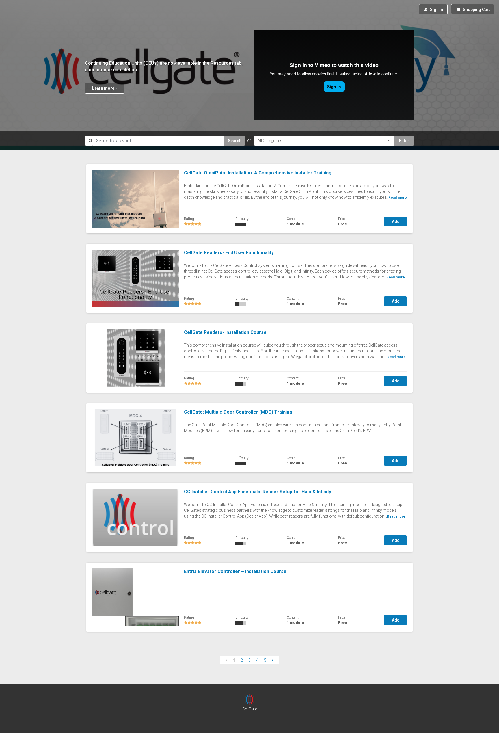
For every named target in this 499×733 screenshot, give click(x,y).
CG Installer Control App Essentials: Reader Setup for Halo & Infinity (257, 491)
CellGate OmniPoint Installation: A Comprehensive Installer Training (258, 173)
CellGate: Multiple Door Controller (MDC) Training (238, 412)
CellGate (249, 709)
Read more (397, 198)
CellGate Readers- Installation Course (225, 332)
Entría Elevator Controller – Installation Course (235, 571)
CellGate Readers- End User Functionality (229, 252)
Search (234, 140)
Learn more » (104, 88)
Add (395, 221)
